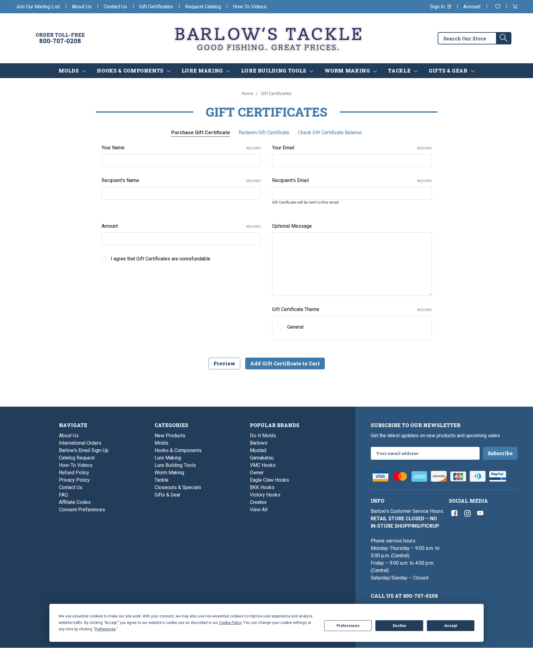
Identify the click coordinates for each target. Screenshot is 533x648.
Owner (257, 473)
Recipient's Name (181, 180)
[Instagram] (467, 513)
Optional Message (292, 226)
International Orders (80, 443)
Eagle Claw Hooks (269, 480)
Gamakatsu (262, 458)
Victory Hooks (265, 495)
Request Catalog (203, 7)
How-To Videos (249, 7)
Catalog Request (77, 458)
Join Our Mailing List (37, 7)
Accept (450, 626)
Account (472, 7)
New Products (170, 435)
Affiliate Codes (75, 502)
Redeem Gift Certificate (264, 132)
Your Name (181, 148)
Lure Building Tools (274, 70)
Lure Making (203, 70)
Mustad (258, 450)
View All (258, 510)
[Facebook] (454, 513)
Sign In (438, 7)
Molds (70, 70)
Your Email (352, 148)
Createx (258, 502)
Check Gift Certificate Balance (330, 132)
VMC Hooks (263, 465)
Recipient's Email (352, 180)
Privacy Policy (74, 480)
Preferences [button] (105, 629)
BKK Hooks (262, 487)
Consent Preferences (82, 510)
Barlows (258, 443)
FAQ (63, 495)
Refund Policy (74, 473)
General (295, 327)
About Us (82, 7)
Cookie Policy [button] (230, 623)
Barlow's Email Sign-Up (84, 450)
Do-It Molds (263, 435)
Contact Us (115, 7)
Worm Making (348, 70)
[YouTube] (480, 513)
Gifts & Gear (449, 70)
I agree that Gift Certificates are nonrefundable (160, 259)
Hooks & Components (131, 70)
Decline (399, 626)
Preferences (348, 626)
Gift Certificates (156, 7)
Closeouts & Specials (178, 487)
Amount (181, 226)
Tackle (400, 70)
